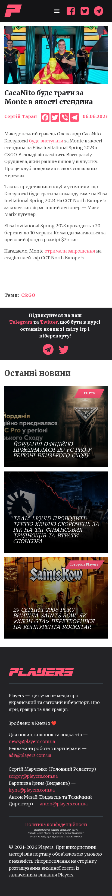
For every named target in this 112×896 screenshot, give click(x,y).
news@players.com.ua (32, 741)
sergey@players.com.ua (33, 776)
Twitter (49, 322)
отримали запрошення (70, 251)
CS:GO (28, 295)
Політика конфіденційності (56, 824)
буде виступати (46, 141)
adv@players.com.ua (30, 755)
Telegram (20, 322)
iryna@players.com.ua (32, 790)
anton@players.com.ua (64, 803)
